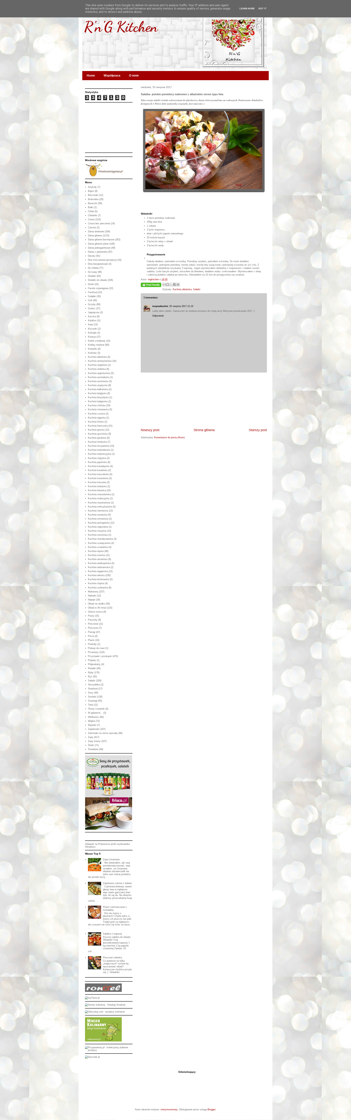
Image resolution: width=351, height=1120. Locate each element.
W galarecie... (95, 712)
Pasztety (92, 619)
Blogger (211, 1109)
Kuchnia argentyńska (99, 373)
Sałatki (196, 289)
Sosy (90, 692)
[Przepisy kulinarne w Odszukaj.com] (105, 1011)
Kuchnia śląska (96, 583)
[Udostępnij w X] (171, 284)
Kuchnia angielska (97, 365)
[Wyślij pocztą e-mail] (164, 284)
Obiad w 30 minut (97, 607)
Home (91, 75)
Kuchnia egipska (96, 417)
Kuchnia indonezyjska (99, 454)
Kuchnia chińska (96, 405)
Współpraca (112, 75)
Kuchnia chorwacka (98, 409)
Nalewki (92, 595)
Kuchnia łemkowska (98, 579)
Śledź (91, 745)
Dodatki (92, 276)
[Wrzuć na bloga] (167, 284)
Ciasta (91, 219)
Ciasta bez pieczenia (99, 223)
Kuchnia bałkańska (98, 389)
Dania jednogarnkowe (99, 247)
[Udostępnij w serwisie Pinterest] (178, 284)
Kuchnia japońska (97, 462)
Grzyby (92, 304)
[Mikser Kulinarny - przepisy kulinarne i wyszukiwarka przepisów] (103, 1040)
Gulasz (91, 308)
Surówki (92, 696)
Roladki (92, 668)
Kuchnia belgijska (97, 393)
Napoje (91, 599)
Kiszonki (92, 328)
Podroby (92, 644)
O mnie (134, 75)
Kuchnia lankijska (97, 486)
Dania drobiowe (96, 231)
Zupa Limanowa (111, 859)
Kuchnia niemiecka (98, 510)
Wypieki (92, 725)
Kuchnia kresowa (97, 482)
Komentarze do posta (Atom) (169, 437)
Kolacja (92, 336)
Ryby (90, 672)
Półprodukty (94, 664)
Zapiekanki (93, 729)
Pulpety (92, 660)
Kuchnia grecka (96, 429)
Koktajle (92, 332)
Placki (91, 640)
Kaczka (92, 316)
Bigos (91, 191)
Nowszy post (150, 430)
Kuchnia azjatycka (97, 385)
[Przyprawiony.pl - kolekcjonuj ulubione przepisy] (109, 1050)
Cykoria (92, 227)
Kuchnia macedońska (99, 494)
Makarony (93, 591)
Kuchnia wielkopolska (99, 563)
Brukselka (93, 199)
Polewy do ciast (96, 648)
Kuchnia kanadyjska (98, 466)
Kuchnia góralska (97, 437)
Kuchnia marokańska (99, 502)
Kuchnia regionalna (98, 526)
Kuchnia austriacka (98, 381)
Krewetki (92, 348)
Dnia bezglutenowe (98, 264)
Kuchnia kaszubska (98, 474)
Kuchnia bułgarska (97, 401)
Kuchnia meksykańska (100, 506)
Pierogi (91, 632)
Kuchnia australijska (98, 377)
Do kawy (92, 272)
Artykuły (92, 187)
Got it (262, 8)
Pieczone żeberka (112, 957)
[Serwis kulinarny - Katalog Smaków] (105, 1004)
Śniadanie (93, 749)
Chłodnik (92, 215)
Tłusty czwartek (96, 708)
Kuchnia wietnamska (99, 567)
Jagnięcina (93, 312)
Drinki (91, 284)
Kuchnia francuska (98, 425)
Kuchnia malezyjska (98, 498)
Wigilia (91, 721)
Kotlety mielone (96, 344)
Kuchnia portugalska (99, 522)
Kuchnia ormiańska (98, 518)
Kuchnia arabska (97, 369)
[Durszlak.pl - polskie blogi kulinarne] (92, 1057)
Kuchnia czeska (96, 413)
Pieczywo (93, 627)
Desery (91, 255)
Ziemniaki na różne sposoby (103, 733)
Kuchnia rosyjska (97, 530)
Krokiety (92, 352)
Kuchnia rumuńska (98, 534)
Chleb (91, 211)
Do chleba (93, 268)
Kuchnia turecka (96, 555)
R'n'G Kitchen (121, 26)
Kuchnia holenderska (99, 450)
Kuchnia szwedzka (98, 547)
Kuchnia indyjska (97, 458)
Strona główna (204, 430)
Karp (90, 324)
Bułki (90, 207)
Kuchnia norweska (97, 514)
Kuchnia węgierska (98, 571)
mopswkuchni (160, 306)
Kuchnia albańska (182, 289)
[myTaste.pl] (92, 997)
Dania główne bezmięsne (101, 239)
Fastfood (92, 292)
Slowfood (93, 688)
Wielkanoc (93, 717)
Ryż (90, 676)
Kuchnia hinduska (97, 441)
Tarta (90, 704)
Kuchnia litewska (97, 490)
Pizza (91, 636)
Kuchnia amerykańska (100, 361)
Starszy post (258, 430)
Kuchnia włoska (96, 575)
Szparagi (92, 700)
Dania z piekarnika (97, 251)
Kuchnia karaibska (97, 470)
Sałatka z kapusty (112, 933)
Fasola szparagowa (98, 288)
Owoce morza (95, 611)
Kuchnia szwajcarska (99, 543)
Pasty (91, 615)
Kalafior (92, 320)
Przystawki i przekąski (100, 656)
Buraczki (92, 203)
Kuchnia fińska (96, 421)
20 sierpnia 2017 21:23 (181, 306)
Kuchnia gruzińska (97, 433)
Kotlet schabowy (96, 340)
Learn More (247, 8)
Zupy (90, 737)
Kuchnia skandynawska (100, 538)
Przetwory (93, 652)
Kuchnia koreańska (98, 478)
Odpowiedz (158, 315)
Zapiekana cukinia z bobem (117, 883)
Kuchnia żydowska (98, 587)
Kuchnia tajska (96, 551)
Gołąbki (92, 296)
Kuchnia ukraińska (97, 559)
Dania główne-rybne (98, 243)
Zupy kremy (94, 741)
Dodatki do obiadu (97, 280)
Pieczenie (93, 623)
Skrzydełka (94, 684)
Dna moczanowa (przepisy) (102, 259)
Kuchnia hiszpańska (98, 445)
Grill (90, 300)
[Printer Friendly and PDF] (151, 285)
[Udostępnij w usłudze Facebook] (174, 284)
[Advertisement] (203, 400)
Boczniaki (93, 195)
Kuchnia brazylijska (98, 397)
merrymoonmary (169, 1109)
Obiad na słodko (96, 603)
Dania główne (95, 235)
